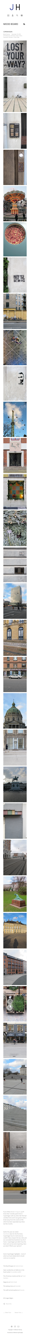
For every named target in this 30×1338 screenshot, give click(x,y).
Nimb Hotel (13, 1282)
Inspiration (5, 37)
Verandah (17, 1286)
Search (17, 15)
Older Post (8, 1312)
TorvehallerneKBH (16, 1272)
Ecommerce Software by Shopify (15, 1332)
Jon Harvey (19, 1329)
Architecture (7, 35)
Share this (9, 1304)
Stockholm (6, 1234)
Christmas (13, 35)
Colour (20, 35)
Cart (21, 15)
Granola (22, 1290)
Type (18, 37)
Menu (8, 15)
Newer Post (18, 1312)
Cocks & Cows (19, 1266)
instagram (18, 1212)
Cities (17, 35)
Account (12, 15)
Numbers (11, 37)
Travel (15, 37)
